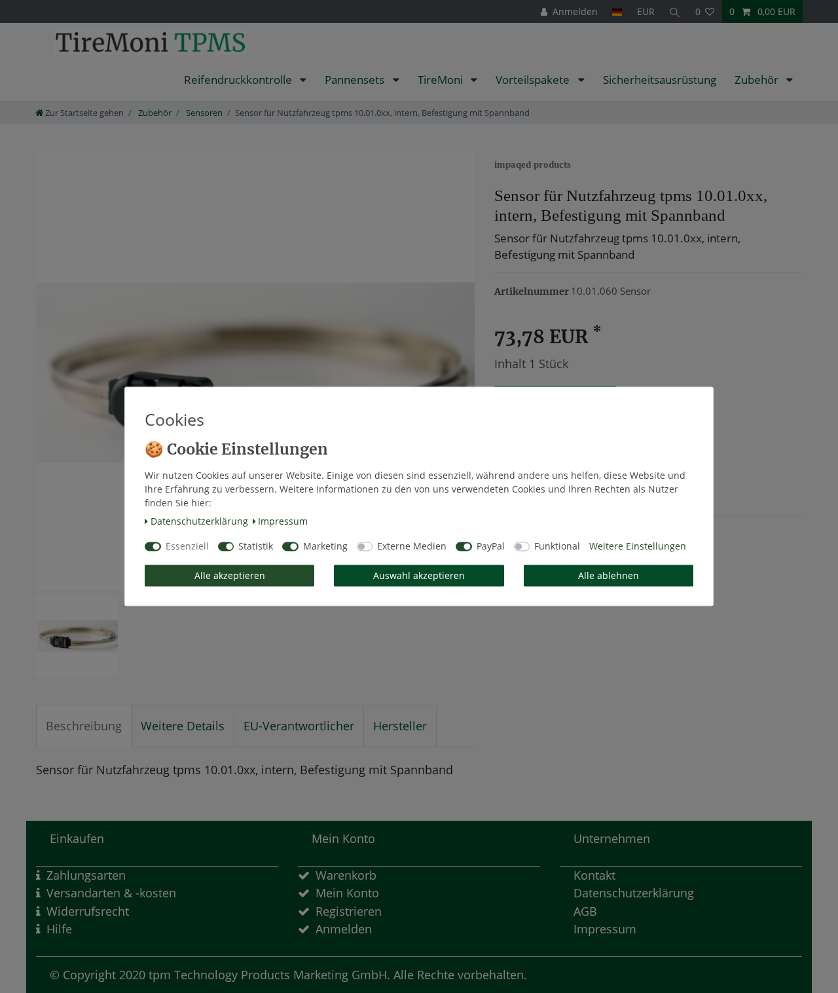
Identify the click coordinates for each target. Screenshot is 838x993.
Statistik (255, 546)
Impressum (283, 521)
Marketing (325, 546)
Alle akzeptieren (229, 575)
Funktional (557, 546)
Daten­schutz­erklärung (199, 521)
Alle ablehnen (608, 575)
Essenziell (187, 546)
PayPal (491, 546)
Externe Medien (411, 546)
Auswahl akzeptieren (419, 575)
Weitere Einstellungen (637, 546)
